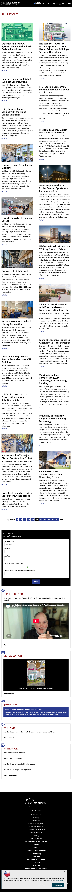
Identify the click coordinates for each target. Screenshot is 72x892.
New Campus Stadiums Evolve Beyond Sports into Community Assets (53, 188)
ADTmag (36, 818)
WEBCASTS (9, 727)
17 (49, 520)
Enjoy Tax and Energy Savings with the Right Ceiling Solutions (14, 111)
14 (37, 520)
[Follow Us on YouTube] (63, 4)
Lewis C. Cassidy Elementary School (17, 219)
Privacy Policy (19, 563)
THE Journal (36, 866)
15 (41, 520)
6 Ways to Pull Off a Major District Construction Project (17, 457)
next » (62, 520)
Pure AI (36, 845)
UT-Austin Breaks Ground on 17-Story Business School (54, 248)
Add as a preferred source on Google (39, 4)
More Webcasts (8, 738)
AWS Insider (36, 821)
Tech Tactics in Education (36, 860)
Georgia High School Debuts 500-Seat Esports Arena (17, 80)
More (5, 645)
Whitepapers (11, 748)
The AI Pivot (36, 863)
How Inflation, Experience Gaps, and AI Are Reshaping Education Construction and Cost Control (34, 599)
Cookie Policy (59, 880)
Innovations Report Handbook (14, 753)
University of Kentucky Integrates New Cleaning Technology (52, 418)
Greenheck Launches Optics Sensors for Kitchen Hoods (17, 494)
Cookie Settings (42, 885)
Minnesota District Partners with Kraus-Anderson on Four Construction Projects (54, 307)
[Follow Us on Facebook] (57, 4)
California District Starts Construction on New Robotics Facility (14, 397)
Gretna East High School (15, 271)
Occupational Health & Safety (36, 842)
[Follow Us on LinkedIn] (48, 3)
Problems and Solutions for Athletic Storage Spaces (23, 709)
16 (45, 520)
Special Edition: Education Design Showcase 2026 (36, 688)
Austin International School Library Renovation (16, 323)
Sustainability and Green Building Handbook (19, 764)
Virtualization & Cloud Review (36, 869)
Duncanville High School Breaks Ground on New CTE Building (16, 359)
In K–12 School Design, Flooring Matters (17, 770)
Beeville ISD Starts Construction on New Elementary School (50, 474)
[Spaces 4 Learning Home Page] (11, 3)
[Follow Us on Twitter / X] (51, 3)
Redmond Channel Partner (36, 851)
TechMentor (36, 857)
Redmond (36, 848)
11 (25, 520)
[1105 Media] (36, 810)
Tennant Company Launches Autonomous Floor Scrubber (54, 341)
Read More (54, 714)
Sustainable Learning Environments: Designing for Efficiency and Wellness (29, 732)
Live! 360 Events (36, 833)
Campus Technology (36, 827)
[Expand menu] (69, 4)
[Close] (64, 872)
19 (57, 520)
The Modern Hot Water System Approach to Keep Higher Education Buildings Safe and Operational (54, 48)
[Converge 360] (36, 802)
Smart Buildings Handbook (12, 758)
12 (29, 520)
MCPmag (36, 836)
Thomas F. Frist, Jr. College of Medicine (17, 166)
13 (33, 520)
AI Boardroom (36, 815)
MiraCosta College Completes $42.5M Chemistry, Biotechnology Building (53, 379)
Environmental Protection (36, 830)
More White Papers (10, 776)
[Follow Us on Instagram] (60, 4)
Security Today (36, 854)
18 (53, 520)
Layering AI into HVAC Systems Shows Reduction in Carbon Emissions (17, 46)
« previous (11, 520)
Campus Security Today (36, 824)
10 (21, 520)
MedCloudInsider (36, 839)
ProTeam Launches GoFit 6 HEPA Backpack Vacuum (53, 131)
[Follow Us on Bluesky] (54, 4)
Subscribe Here (8, 693)
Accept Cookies (58, 885)
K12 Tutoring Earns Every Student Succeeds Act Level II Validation (54, 89)
